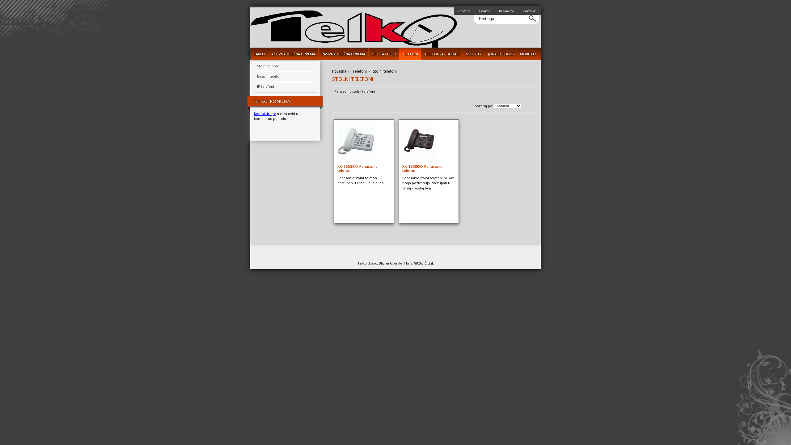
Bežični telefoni (269, 76)
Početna (464, 11)
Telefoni (360, 71)
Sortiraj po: (484, 106)
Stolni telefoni (385, 71)
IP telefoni (265, 86)
